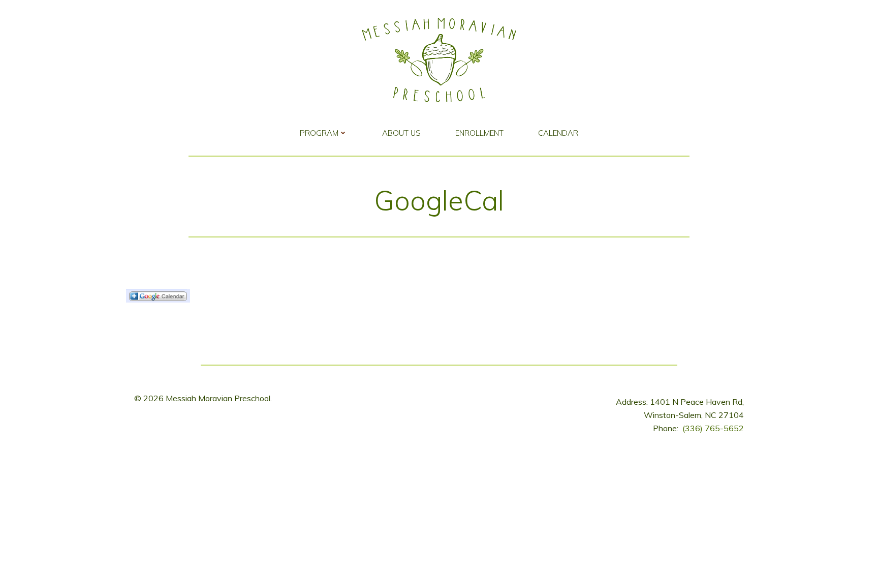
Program (319, 133)
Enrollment (479, 133)
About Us (401, 133)
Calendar (558, 133)
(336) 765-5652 (713, 428)
